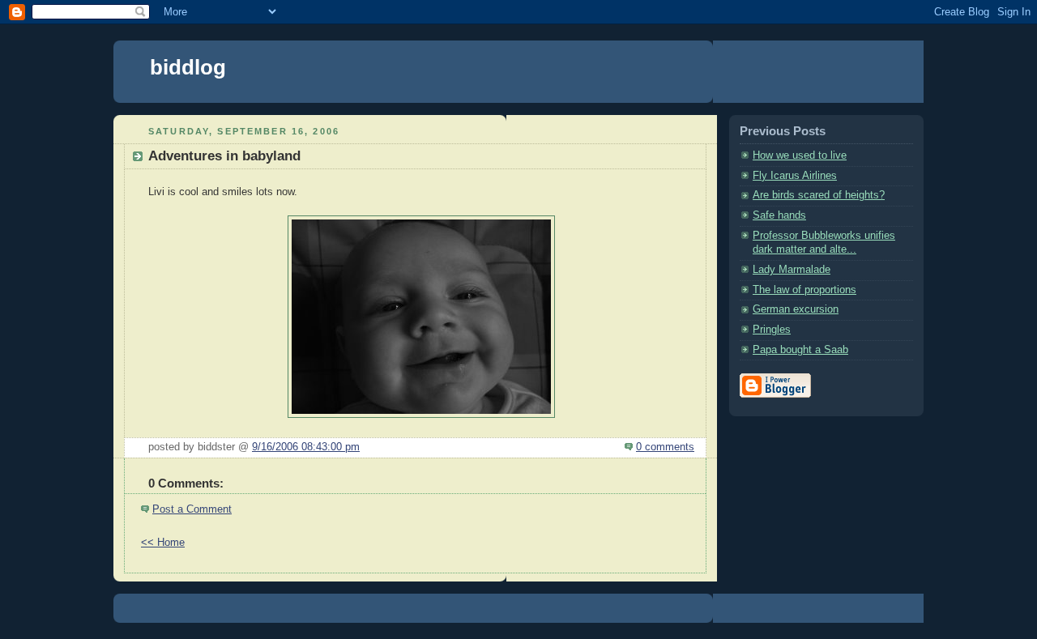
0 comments (665, 447)
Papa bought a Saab (800, 350)
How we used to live (800, 155)
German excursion (796, 309)
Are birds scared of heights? (819, 195)
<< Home (163, 542)
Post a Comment (192, 509)
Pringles (772, 329)
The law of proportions (804, 290)
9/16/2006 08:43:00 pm (306, 447)
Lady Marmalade (791, 269)
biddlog (188, 67)
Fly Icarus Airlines (795, 175)
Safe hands (779, 215)
